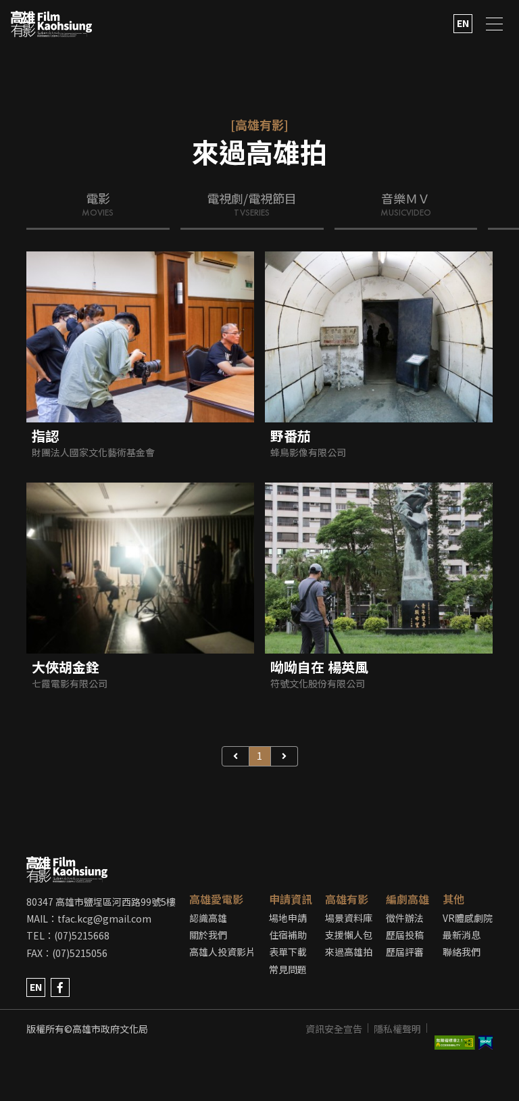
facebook (60, 987)
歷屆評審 (405, 951)
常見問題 (288, 969)
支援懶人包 (348, 934)
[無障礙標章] (457, 1028)
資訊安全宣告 (333, 1028)
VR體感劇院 (468, 918)
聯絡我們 (461, 951)
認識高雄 (208, 918)
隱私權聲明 (397, 1028)
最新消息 (461, 934)
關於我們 (208, 934)
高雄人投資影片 (222, 951)
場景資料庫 (348, 918)
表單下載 (288, 951)
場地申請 (288, 918)
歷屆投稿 (405, 934)
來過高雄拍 (348, 951)
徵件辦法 (405, 918)
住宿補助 (288, 934)
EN (463, 23)
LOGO (51, 24)
